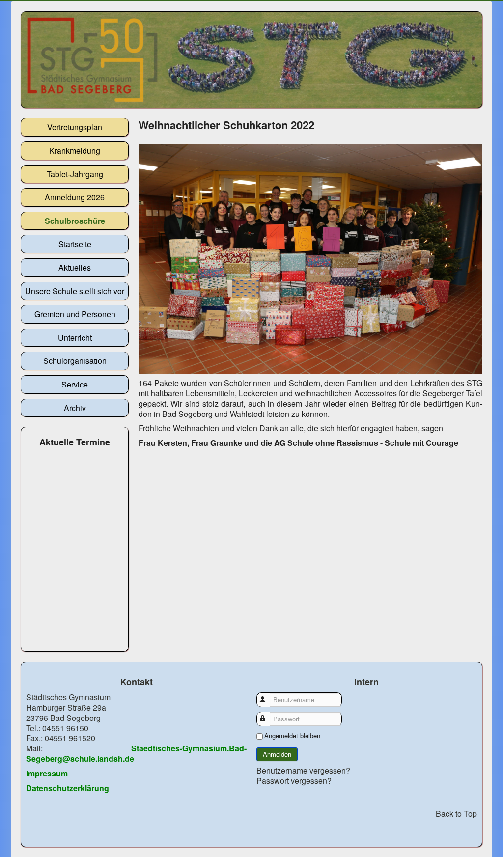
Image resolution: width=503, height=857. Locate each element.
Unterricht (75, 337)
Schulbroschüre (75, 220)
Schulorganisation (75, 360)
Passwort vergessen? (294, 780)
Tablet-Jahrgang (75, 174)
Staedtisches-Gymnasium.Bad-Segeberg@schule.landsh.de (136, 753)
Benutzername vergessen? (303, 770)
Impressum (47, 773)
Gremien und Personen (74, 314)
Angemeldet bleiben (292, 735)
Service (74, 384)
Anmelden (277, 754)
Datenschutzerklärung (67, 788)
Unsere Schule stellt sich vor (74, 291)
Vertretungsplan (74, 127)
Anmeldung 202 (72, 197)
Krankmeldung (74, 150)
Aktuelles (74, 267)
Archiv (75, 408)
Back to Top (456, 813)
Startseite (74, 243)
